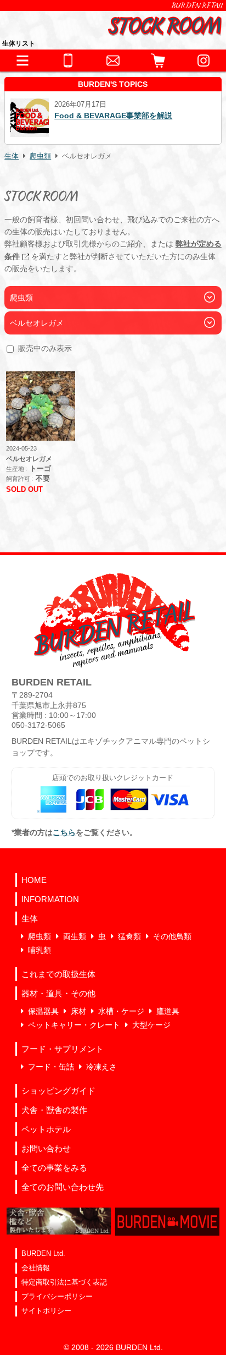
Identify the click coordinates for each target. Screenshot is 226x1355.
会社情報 (35, 1268)
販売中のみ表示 (45, 348)
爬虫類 (40, 156)
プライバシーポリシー (57, 1296)
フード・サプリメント (62, 1049)
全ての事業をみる (54, 1167)
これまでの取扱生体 (58, 974)
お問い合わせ (46, 1148)
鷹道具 (167, 1011)
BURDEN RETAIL (197, 5)
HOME (34, 880)
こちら (64, 832)
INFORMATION (50, 899)
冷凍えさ (101, 1066)
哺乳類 (39, 950)
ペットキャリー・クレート (74, 1025)
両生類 (74, 936)
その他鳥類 (172, 936)
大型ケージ (151, 1025)
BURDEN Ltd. (43, 1253)
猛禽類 (129, 936)
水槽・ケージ (121, 1011)
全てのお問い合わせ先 (62, 1187)
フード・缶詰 (51, 1066)
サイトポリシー (46, 1311)
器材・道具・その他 (58, 993)
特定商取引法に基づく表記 (64, 1282)
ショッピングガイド (58, 1090)
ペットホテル (46, 1129)
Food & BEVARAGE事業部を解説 (66, 115)
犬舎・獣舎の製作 (54, 1110)
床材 (78, 1011)
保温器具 (43, 1011)
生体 (11, 156)
